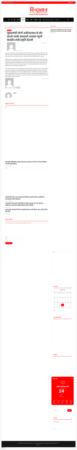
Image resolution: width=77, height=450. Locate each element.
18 (57, 302)
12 (59, 299)
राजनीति (27, 19)
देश (11, 19)
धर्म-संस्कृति (35, 19)
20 (62, 302)
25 (57, 304)
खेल (43, 19)
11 (57, 299)
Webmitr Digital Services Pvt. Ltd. (53, 443)
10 (54, 299)
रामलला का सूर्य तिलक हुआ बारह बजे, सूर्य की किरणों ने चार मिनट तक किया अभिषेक (61, 30)
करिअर (31, 19)
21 (65, 302)
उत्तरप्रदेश (22, 19)
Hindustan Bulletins (38, 443)
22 (67, 302)
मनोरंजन (40, 19)
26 (59, 304)
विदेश (14, 19)
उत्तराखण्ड (18, 19)
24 (54, 304)
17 (54, 302)
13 (62, 299)
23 (70, 302)
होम (8, 19)
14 (65, 299)
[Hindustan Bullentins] (38, 10)
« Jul (54, 310)
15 (67, 299)
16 (70, 299)
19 (59, 302)
